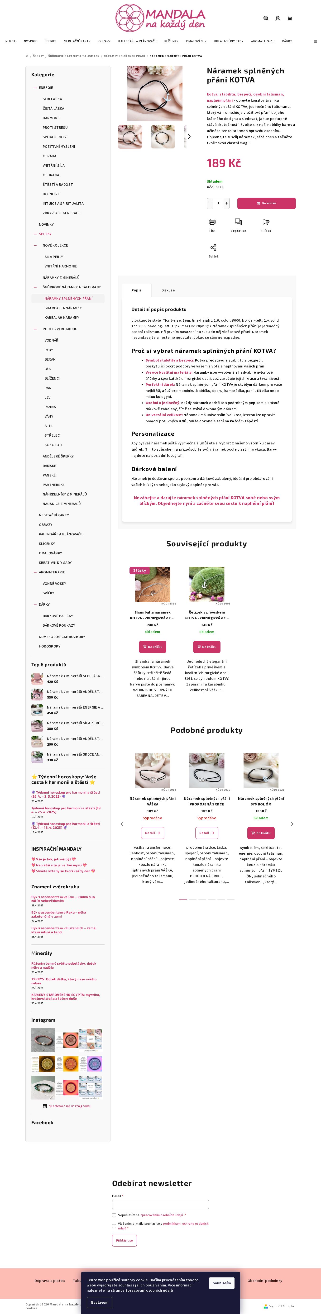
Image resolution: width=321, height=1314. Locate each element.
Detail (150, 833)
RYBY (49, 349)
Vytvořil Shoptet (282, 1306)
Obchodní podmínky (265, 1280)
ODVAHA (50, 156)
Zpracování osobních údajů (149, 1290)
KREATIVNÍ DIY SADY (55, 562)
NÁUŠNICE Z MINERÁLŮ (62, 503)
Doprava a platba (50, 1280)
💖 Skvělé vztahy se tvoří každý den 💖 (63, 871)
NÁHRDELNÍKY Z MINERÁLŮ (65, 494)
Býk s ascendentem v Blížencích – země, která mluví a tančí (63, 930)
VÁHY (49, 416)
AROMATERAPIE (52, 572)
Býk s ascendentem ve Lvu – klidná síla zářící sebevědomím (63, 899)
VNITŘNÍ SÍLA (54, 165)
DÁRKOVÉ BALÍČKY (58, 616)
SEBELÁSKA (52, 99)
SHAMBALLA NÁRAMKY (63, 308)
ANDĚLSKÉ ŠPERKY (58, 456)
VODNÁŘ (51, 340)
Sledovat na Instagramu (70, 1106)
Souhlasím (222, 1283)
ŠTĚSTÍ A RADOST (58, 184)
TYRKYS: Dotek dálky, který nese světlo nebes (64, 981)
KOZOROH (53, 445)
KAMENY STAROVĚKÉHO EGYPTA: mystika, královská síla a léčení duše (65, 997)
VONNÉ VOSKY (54, 583)
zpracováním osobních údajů (161, 1215)
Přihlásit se (124, 1240)
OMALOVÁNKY (50, 553)
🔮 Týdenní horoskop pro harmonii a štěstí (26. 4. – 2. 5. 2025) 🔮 (65, 794)
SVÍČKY (48, 593)
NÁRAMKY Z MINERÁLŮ (61, 277)
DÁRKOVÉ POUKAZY (59, 625)
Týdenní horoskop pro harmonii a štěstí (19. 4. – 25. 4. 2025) (66, 810)
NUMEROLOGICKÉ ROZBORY (62, 636)
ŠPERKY (45, 234)
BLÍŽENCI (52, 378)
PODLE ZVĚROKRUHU (60, 329)
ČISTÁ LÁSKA (53, 108)
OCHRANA (51, 175)
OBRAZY (46, 524)
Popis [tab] (136, 290)
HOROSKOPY (50, 646)
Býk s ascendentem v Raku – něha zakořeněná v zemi (58, 914)
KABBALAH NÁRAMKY (62, 317)
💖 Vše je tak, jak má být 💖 (53, 859)
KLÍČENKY (47, 543)
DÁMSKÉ (49, 465)
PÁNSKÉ (49, 475)
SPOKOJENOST (55, 137)
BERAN (50, 359)
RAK (48, 387)
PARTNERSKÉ (54, 484)
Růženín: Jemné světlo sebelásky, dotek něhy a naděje (63, 965)
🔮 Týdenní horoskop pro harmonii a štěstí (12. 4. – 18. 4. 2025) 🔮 (65, 826)
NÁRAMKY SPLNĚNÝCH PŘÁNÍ (69, 298)
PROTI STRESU (55, 127)
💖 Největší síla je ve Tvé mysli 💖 (59, 865)
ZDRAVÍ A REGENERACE (62, 213)
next (292, 824)
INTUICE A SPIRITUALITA (63, 203)
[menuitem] (10, 41)
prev (122, 824)
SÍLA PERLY (54, 256)
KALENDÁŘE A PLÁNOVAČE (60, 534)
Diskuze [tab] (168, 290)
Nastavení (99, 1302)
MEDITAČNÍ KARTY (54, 515)
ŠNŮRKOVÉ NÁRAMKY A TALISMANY (72, 287)
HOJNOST (51, 194)
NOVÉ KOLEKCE (55, 245)
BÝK (48, 368)
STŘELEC (52, 435)
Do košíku (269, 203)
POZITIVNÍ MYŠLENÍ (59, 146)
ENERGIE (46, 87)
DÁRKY (44, 604)
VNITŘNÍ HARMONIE (61, 266)
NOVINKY (46, 224)
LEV (48, 397)
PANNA (50, 406)
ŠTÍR (49, 425)
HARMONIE (52, 118)
